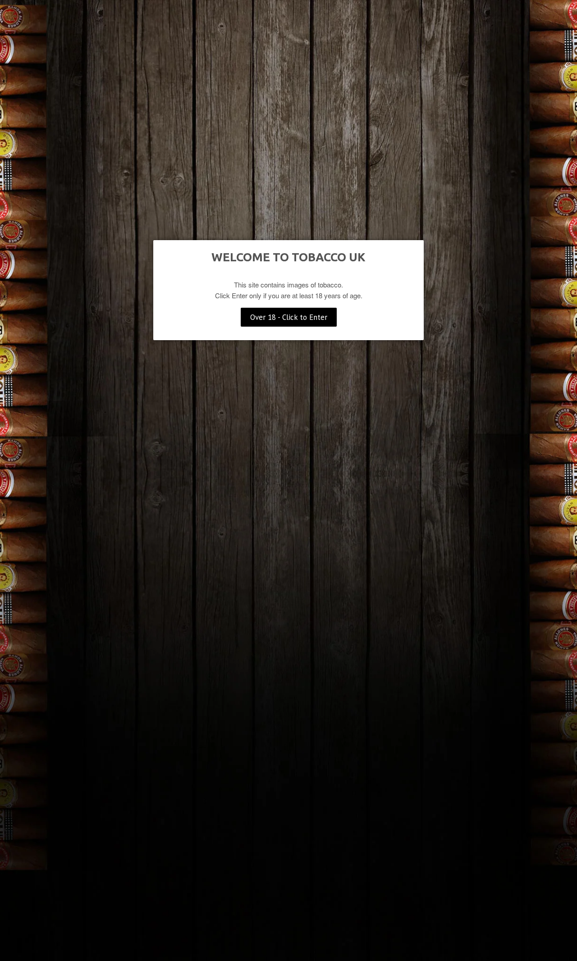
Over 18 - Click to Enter (288, 317)
